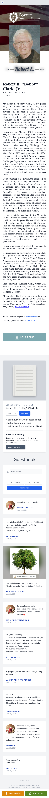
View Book (12, 413)
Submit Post (24, 488)
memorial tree (32, 316)
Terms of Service (31, 787)
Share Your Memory (15, 447)
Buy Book (24, 413)
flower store (30, 320)
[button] (24, 562)
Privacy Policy (17, 787)
